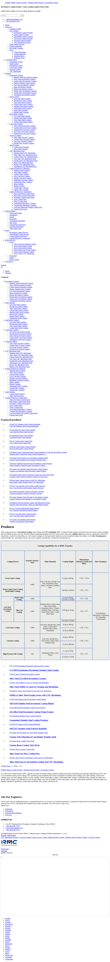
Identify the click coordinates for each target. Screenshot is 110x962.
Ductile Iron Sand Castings (23, 100)
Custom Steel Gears (20, 209)
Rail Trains (13, 223)
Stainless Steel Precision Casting (76, 837)
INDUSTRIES (10, 211)
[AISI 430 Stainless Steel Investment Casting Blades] (27, 699)
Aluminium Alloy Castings (23, 182)
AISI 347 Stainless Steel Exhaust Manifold (23, 426)
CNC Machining (15, 71)
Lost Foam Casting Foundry (23, 38)
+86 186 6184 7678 (12, 21)
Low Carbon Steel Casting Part (20, 443)
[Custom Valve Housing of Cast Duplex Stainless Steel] (28, 733)
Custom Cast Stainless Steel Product (21, 521)
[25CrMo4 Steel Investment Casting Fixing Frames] (27, 708)
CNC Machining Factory (22, 42)
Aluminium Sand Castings (23, 108)
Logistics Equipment (16, 227)
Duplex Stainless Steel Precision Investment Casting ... (27, 465)
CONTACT (9, 261)
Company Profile (15, 29)
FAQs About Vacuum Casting (24, 252)
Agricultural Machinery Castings (25, 203)
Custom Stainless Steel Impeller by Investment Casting (27, 499)
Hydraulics (13, 219)
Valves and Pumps (15, 213)
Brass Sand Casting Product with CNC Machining (26, 482)
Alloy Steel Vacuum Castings (24, 137)
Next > (9, 766)
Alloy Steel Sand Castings (22, 102)
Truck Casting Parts (20, 201)
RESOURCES (10, 240)
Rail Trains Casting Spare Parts (24, 196)
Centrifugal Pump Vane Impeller (20, 437)
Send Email (5, 849)
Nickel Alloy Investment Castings (25, 91)
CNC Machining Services (9, 837)
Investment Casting (15, 62)
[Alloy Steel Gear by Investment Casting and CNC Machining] (31, 758)
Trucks (11, 217)
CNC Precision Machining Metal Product (23, 510)
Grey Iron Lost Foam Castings (24, 132)
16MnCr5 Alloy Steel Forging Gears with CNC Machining (35, 695)
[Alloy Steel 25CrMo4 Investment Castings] (24, 674)
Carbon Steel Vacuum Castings (24, 139)
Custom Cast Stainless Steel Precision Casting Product (27, 471)
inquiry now (5, 805)
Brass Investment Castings (23, 87)
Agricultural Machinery (17, 221)
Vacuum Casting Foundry (22, 40)
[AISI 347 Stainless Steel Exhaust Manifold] (24, 724)
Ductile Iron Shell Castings (23, 118)
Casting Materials (20, 54)
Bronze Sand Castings (21, 112)
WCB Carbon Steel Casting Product (21, 449)
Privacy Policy (14, 260)
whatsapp (4, 851)
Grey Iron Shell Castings (22, 116)
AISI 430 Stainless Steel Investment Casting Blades (31, 703)
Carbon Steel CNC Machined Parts (26, 157)
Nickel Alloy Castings (21, 190)
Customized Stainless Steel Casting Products (28, 720)
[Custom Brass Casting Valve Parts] (21, 741)
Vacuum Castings (15, 135)
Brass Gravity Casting (39, 837)
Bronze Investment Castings (23, 89)
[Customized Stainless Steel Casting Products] (25, 716)
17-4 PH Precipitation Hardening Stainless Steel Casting (34, 670)
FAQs (11, 242)
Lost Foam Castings (16, 124)
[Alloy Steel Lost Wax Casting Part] (21, 749)
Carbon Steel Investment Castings (25, 81)
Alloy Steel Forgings (21, 149)
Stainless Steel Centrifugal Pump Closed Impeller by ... (28, 454)
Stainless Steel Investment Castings (25, 77)
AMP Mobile (11, 835)
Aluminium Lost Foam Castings (24, 130)
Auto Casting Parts (20, 199)
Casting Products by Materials (19, 168)
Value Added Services (16, 44)
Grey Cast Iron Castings (22, 176)
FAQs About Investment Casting (25, 244)
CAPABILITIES (11, 60)
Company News (19, 58)
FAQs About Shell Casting (23, 248)
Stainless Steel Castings (22, 170)
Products (8, 73)
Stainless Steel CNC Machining (24, 153)
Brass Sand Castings (21, 110)
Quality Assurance (15, 46)
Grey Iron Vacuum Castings (23, 141)
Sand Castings (14, 97)
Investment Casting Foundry (23, 33)
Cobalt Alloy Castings (21, 188)
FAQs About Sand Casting (23, 246)
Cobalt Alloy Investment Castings (25, 93)
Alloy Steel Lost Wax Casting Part (24, 753)
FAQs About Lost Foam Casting (25, 250)
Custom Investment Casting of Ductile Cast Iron (25, 493)
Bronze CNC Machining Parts (24, 164)
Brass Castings (19, 184)
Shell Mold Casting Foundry (23, 36)
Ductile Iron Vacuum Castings (24, 143)
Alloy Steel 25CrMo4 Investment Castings (27, 678)
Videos (11, 258)
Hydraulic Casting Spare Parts (24, 197)
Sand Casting (13, 64)
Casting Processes (20, 52)
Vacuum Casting (15, 69)
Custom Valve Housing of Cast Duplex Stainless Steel (27, 460)
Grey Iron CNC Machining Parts (25, 159)
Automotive (13, 215)
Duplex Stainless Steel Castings (24, 83)
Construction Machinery (17, 225)
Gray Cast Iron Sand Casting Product (22, 516)
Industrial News (19, 56)
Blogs (7, 230)
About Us (8, 27)
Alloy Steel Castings (21, 172)
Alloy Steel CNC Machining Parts (25, 155)
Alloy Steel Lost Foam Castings (24, 126)
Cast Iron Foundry (25, 837)
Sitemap (3, 835)
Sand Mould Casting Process (19, 234)
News (11, 50)
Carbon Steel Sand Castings (23, 104)
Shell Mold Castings (16, 114)
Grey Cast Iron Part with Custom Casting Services (26, 488)
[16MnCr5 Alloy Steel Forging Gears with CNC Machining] (30, 691)
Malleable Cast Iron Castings (23, 180)
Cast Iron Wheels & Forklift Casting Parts (28, 207)
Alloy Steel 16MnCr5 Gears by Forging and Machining (33, 687)
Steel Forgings (14, 145)
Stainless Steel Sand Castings (24, 106)
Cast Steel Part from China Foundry (21, 432)
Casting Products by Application (20, 192)
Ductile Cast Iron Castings (23, 178)
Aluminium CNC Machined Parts (25, 166)
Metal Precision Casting (56, 837)
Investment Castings (16, 75)
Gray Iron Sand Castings (22, 99)
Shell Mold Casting (16, 66)
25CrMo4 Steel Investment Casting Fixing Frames (31, 712)
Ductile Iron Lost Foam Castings (25, 133)
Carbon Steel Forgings (21, 147)
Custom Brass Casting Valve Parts (24, 745)
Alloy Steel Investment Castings (24, 79)
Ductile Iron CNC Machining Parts (25, 161)
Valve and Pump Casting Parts (24, 194)
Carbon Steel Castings (21, 174)
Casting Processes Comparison (19, 238)
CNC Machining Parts (17, 151)
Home (7, 25)
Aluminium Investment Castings (25, 95)
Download (13, 256)
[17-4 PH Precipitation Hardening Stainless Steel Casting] (29, 666)
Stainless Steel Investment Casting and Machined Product (28, 505)
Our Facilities (14, 31)
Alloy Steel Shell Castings (22, 120)
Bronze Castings (19, 186)
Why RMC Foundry (16, 48)
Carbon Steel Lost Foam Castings (25, 128)
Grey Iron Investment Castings (24, 85)
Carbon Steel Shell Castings (23, 122)
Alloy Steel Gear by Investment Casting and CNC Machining (36, 762)
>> (13, 766)
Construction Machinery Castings (25, 205)
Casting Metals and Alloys (18, 236)
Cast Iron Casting (94, 837)
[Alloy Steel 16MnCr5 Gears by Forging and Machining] (29, 683)
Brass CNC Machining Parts (23, 163)
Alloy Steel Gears (15, 228)
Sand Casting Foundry (21, 35)
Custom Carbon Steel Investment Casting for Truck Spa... (28, 477)
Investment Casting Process (18, 232)
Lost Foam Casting (15, 68)
